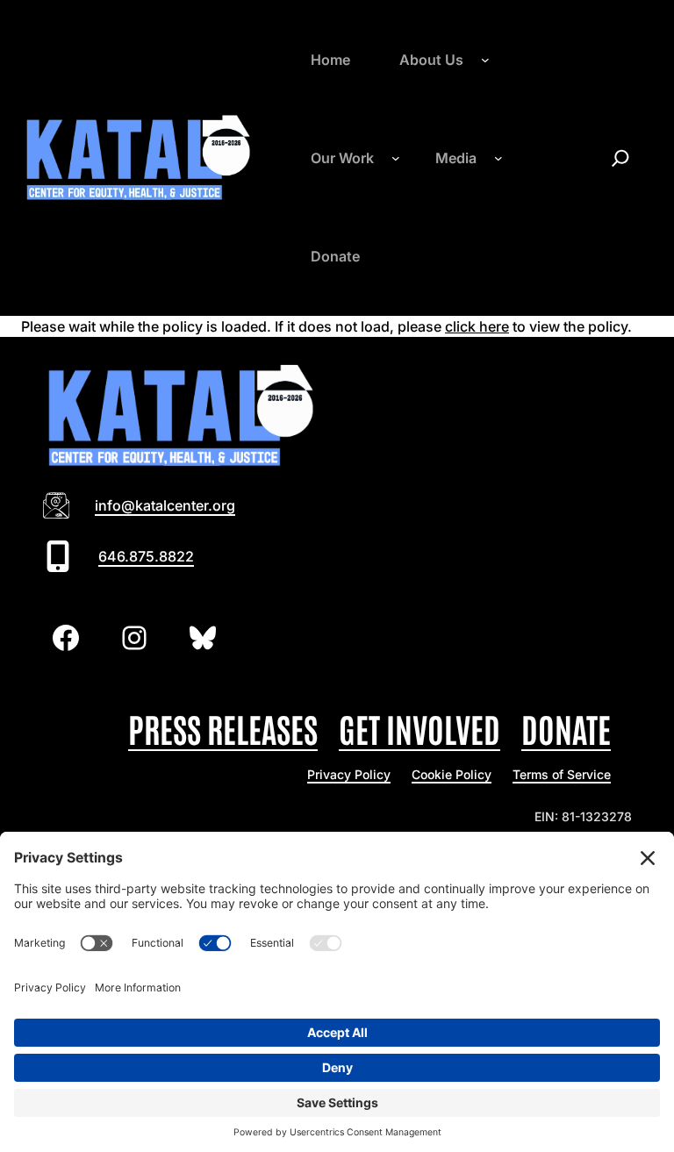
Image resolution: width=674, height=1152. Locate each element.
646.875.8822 (146, 556)
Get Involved (419, 727)
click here (477, 326)
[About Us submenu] (485, 59)
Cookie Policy (451, 774)
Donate (566, 727)
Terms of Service (562, 774)
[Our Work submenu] (395, 158)
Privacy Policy (349, 774)
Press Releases (223, 727)
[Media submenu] (498, 158)
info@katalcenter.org (165, 505)
